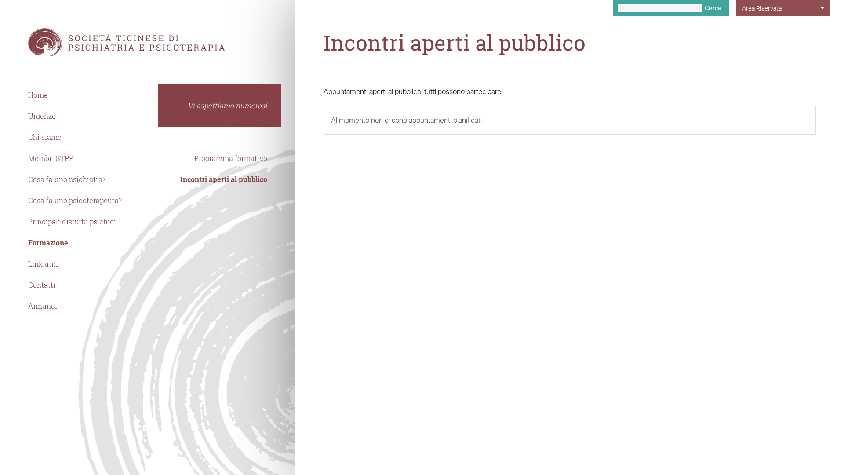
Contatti (41, 285)
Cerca (713, 7)
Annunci (42, 306)
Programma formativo (230, 158)
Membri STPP (50, 158)
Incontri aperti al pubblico (223, 179)
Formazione (48, 243)
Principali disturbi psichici (72, 222)
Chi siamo (45, 137)
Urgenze (42, 116)
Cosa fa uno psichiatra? (67, 179)
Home (38, 95)
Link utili (43, 264)
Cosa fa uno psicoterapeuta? (75, 200)
